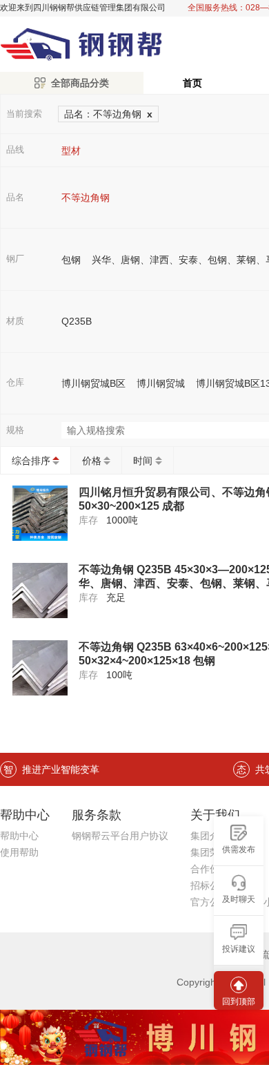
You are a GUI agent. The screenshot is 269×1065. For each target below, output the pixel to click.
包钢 (71, 259)
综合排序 (31, 460)
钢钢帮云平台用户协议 (120, 835)
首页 (192, 82)
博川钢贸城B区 (93, 383)
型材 (71, 150)
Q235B (76, 321)
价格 (91, 460)
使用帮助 (19, 852)
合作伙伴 (209, 868)
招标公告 (209, 885)
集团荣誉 (209, 852)
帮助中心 (19, 835)
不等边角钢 (85, 197)
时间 (142, 460)
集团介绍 (209, 835)
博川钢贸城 (161, 383)
